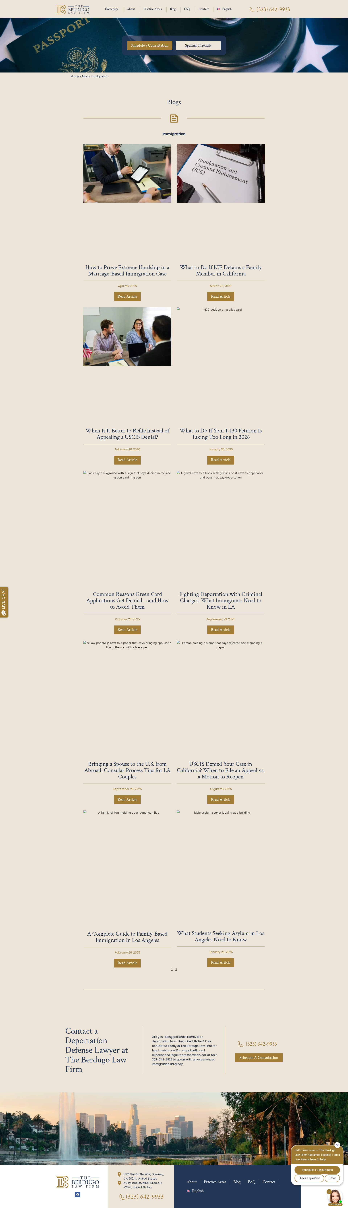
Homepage (112, 9)
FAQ (187, 9)
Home (75, 76)
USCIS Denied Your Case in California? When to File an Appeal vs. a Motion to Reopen (221, 770)
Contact (203, 9)
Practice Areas (152, 9)
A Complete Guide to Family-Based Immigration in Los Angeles (127, 937)
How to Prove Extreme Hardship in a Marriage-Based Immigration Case (127, 270)
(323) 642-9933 (273, 9)
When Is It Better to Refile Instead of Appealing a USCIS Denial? (127, 434)
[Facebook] (77, 1194)
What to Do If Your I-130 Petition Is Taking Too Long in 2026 (221, 434)
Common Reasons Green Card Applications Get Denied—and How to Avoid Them (127, 600)
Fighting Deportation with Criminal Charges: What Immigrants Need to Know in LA (220, 600)
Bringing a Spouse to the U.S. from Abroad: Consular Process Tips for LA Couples (127, 770)
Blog (173, 9)
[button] (198, 45)
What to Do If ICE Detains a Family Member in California (221, 270)
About (131, 9)
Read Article (127, 296)
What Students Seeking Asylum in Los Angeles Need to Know (220, 936)
